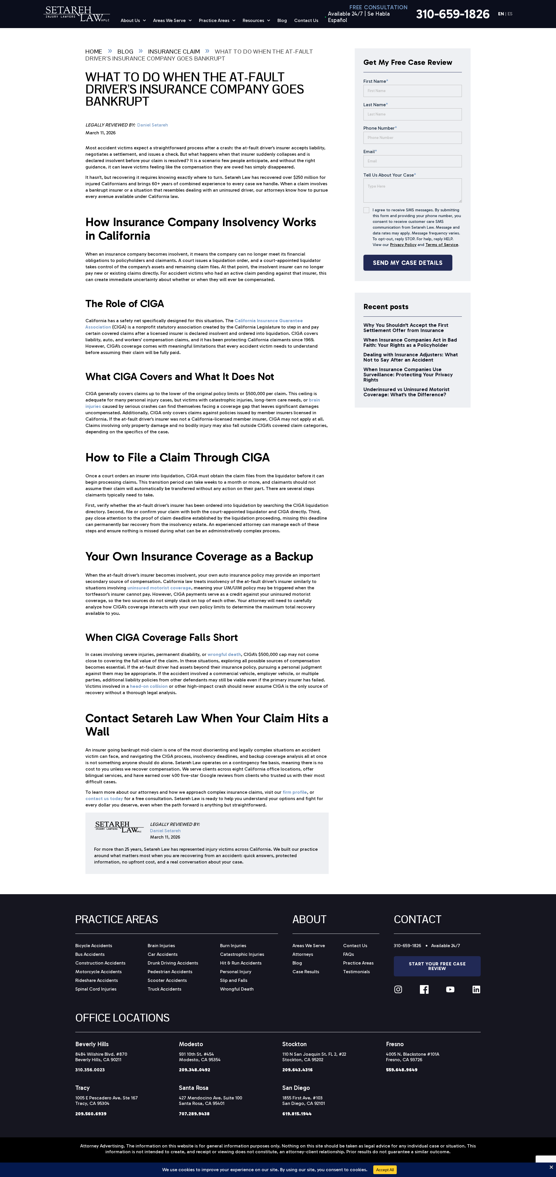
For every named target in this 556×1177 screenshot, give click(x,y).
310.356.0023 (90, 1069)
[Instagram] (398, 989)
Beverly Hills (92, 1044)
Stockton (294, 1044)
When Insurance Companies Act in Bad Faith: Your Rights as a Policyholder (410, 342)
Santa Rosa (194, 1087)
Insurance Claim (174, 51)
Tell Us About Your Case (389, 175)
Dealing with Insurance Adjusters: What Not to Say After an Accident (410, 357)
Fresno (395, 1044)
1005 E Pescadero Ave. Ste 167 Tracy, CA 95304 (106, 1100)
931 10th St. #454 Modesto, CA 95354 (200, 1056)
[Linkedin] (476, 989)
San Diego (296, 1087)
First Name (375, 81)
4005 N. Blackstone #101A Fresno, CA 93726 (412, 1056)
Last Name (375, 104)
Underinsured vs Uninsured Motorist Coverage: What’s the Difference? (406, 392)
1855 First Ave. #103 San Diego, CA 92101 (303, 1100)
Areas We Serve (169, 20)
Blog (282, 20)
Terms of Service (441, 244)
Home (94, 51)
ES (510, 14)
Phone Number (380, 128)
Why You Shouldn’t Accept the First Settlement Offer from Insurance (405, 327)
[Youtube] (450, 989)
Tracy (82, 1087)
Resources (253, 20)
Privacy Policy (403, 244)
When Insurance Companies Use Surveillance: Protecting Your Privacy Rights (408, 374)
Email (370, 151)
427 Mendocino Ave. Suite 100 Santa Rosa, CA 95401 (210, 1100)
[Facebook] (424, 989)
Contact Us (306, 20)
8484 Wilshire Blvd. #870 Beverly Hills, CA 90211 (101, 1056)
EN (501, 14)
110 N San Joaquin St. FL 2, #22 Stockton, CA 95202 (314, 1056)
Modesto (191, 1044)
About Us (130, 20)
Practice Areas (214, 20)
